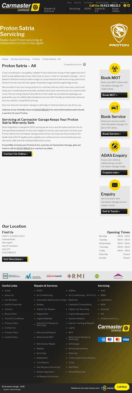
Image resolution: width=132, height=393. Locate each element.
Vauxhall (105, 309)
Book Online (115, 9)
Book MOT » (109, 95)
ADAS (87, 8)
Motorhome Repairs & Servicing (79, 338)
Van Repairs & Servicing (48, 367)
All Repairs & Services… (48, 377)
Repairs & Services (49, 9)
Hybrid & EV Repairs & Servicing (47, 324)
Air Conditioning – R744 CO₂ (82, 295)
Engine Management (79, 314)
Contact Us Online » (15, 153)
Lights (72, 328)
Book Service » (111, 133)
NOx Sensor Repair (46, 344)
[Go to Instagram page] (128, 5)
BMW (103, 295)
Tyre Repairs (43, 363)
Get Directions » (13, 259)
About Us (77, 3)
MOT (71, 333)
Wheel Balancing (77, 372)
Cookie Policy (11, 337)
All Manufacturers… (110, 319)
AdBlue (72, 291)
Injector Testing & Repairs (81, 323)
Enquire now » (110, 172)
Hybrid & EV (100, 9)
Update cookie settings (11, 389)
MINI (103, 305)
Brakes (40, 305)
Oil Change (74, 344)
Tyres (71, 363)
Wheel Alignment (45, 372)
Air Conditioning (45, 295)
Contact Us (124, 3)
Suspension (42, 358)
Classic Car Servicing (79, 309)
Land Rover (106, 300)
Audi (103, 291)
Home (69, 3)
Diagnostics (42, 314)
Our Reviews (88, 3)
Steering (73, 353)
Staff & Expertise (102, 3)
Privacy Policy (11, 323)
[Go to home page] (21, 7)
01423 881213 (104, 5)
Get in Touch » (111, 211)
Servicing (74, 8)
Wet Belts (73, 367)
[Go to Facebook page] (124, 5)
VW (102, 314)
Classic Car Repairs (46, 309)
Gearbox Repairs (77, 319)
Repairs (40, 349)
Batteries (73, 300)
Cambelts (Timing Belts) (80, 305)
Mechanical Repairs (46, 333)
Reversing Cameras (78, 349)
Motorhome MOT (45, 337)
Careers (114, 3)
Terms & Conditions (14, 319)
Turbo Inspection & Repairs (82, 358)
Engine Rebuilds (44, 319)
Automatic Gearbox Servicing (51, 300)
